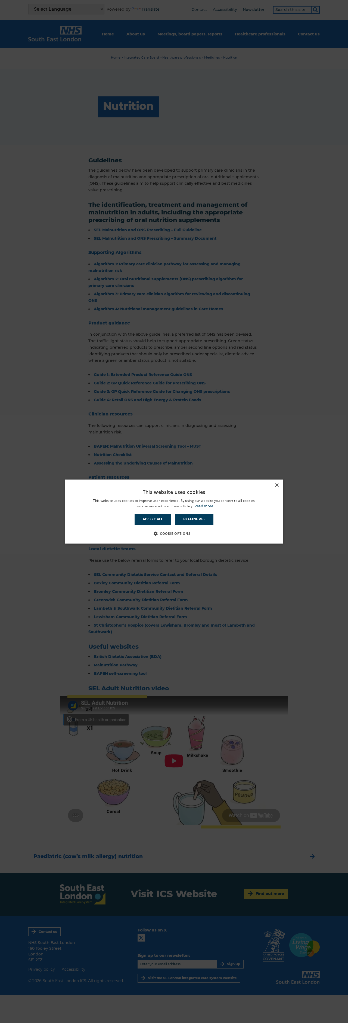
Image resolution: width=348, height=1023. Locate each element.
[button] (174, 533)
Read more (203, 506)
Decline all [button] (194, 519)
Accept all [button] (153, 519)
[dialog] (174, 511)
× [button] (277, 485)
